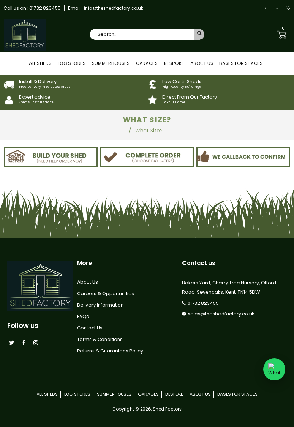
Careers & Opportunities (105, 293)
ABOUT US (201, 63)
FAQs (83, 316)
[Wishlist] (288, 8)
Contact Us (90, 327)
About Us (87, 282)
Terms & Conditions (100, 339)
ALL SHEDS (40, 63)
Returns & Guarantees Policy (110, 350)
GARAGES (147, 63)
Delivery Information (100, 305)
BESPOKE (174, 63)
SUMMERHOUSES (111, 63)
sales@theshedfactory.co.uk (221, 313)
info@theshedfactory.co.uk (113, 8)
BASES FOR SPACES (241, 63)
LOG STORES (72, 63)
